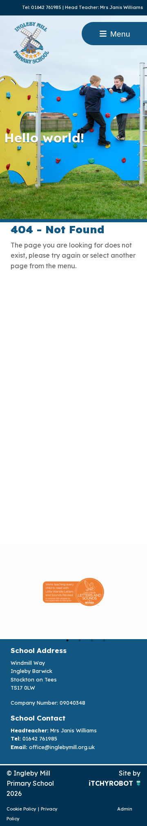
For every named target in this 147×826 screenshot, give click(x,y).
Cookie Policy (21, 809)
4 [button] (104, 640)
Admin (124, 809)
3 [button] (92, 640)
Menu (119, 34)
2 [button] (80, 640)
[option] (73, 592)
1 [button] (67, 640)
